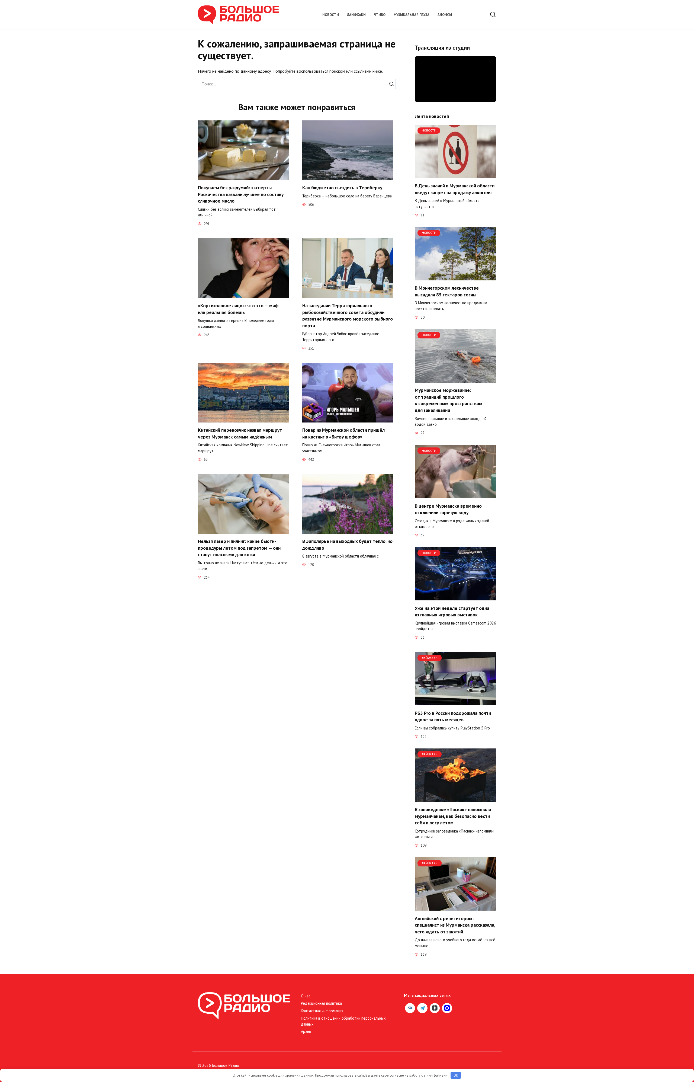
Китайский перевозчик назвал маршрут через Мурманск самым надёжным (240, 433)
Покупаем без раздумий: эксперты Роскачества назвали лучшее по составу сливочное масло (241, 194)
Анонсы (445, 14)
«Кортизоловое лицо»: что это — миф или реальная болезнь (238, 308)
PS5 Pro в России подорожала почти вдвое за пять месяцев (453, 716)
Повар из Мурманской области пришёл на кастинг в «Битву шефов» (343, 433)
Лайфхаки (356, 14)
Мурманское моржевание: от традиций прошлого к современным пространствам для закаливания (448, 400)
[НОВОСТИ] (455, 175)
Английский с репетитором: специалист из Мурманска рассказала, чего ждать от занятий (455, 924)
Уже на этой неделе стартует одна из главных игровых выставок (452, 611)
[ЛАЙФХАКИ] (455, 702)
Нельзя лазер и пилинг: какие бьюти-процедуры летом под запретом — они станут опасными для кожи (239, 548)
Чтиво (379, 14)
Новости (330, 14)
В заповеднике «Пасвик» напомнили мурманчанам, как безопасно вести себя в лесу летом (453, 816)
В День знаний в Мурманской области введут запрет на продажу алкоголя (454, 189)
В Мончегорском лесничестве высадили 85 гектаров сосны (447, 291)
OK (456, 1075)
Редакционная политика (321, 1003)
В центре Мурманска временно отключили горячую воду (448, 509)
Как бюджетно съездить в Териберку (342, 187)
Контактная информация (322, 1010)
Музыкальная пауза (411, 14)
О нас (305, 995)
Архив (306, 1031)
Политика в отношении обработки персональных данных (343, 1021)
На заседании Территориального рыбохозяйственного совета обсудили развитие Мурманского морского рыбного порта (347, 315)
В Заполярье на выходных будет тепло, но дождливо (347, 544)
